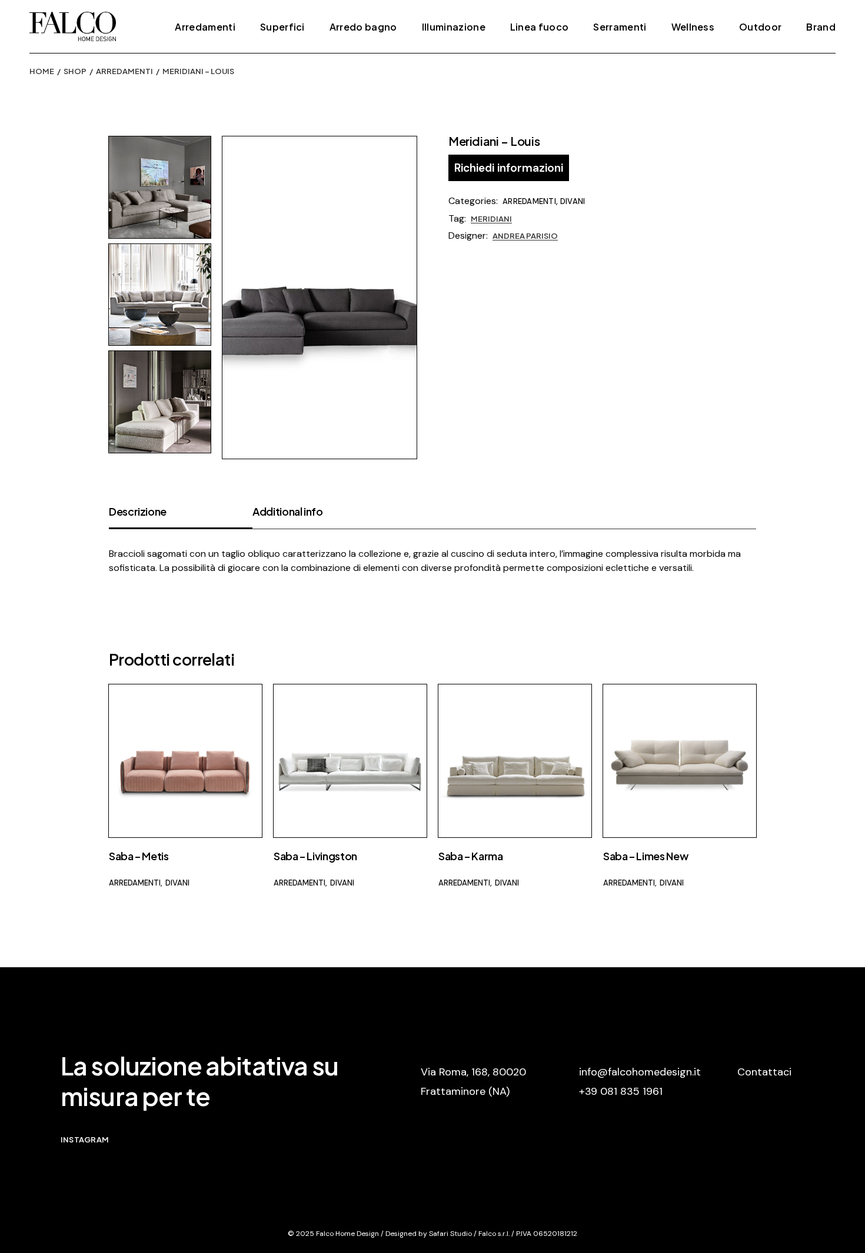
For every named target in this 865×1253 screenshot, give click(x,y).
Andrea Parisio (525, 235)
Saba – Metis (139, 856)
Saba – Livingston (315, 856)
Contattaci (764, 1072)
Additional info (287, 511)
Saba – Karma (470, 856)
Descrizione (138, 511)
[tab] (180, 516)
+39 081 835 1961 (621, 1091)
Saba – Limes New (645, 856)
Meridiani (491, 218)
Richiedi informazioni (508, 168)
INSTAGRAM (85, 1139)
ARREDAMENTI (529, 201)
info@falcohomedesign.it (640, 1072)
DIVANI (572, 201)
